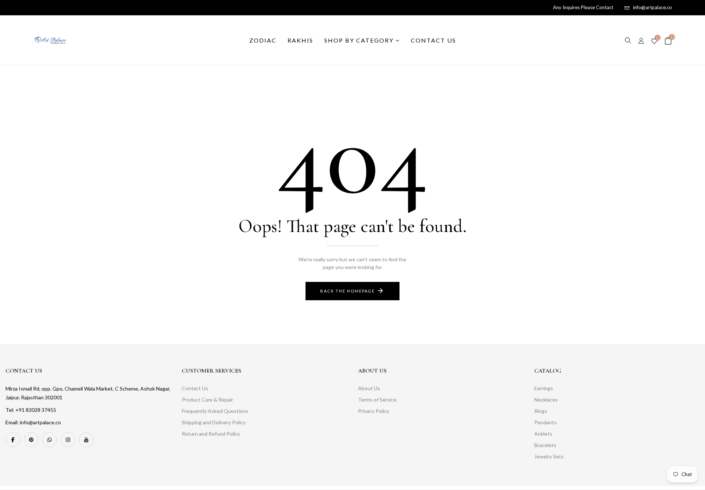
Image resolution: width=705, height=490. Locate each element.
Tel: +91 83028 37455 (31, 410)
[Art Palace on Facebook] (13, 439)
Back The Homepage (347, 290)
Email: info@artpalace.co (33, 422)
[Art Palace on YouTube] (86, 439)
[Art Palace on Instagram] (68, 439)
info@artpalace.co (652, 7)
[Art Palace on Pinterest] (31, 439)
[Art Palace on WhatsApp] (49, 439)
